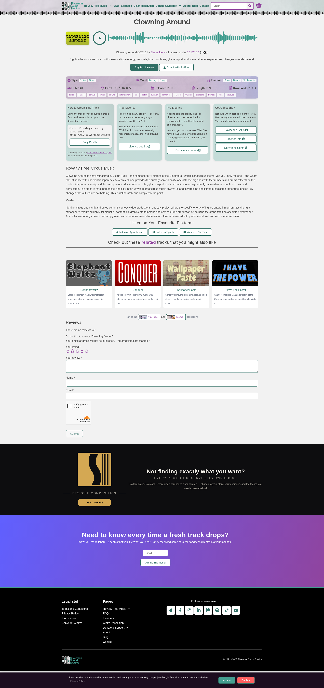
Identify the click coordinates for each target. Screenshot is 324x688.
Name (70, 377)
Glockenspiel (249, 80)
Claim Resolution (143, 5)
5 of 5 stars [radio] (87, 351)
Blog (195, 5)
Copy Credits (90, 142)
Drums (236, 80)
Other (91, 80)
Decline (246, 680)
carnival (92, 95)
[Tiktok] (226, 610)
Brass (227, 80)
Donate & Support (166, 5)
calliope (81, 95)
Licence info (234, 138)
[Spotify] (217, 610)
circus (102, 95)
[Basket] (259, 5)
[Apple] (171, 610)
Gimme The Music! (155, 562)
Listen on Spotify (164, 231)
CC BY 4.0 (193, 52)
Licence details (138, 146)
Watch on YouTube (197, 231)
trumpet (211, 95)
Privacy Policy (70, 613)
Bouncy (153, 80)
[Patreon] (208, 610)
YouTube (230, 95)
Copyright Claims (72, 623)
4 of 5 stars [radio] (82, 351)
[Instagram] (189, 610)
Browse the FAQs (234, 130)
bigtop (71, 95)
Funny (163, 80)
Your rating (73, 347)
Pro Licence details (186, 150)
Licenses (126, 5)
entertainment (124, 95)
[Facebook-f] (180, 610)
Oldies (83, 80)
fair (136, 95)
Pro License (69, 618)
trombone (200, 95)
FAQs (116, 5)
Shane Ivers (158, 52)
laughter (154, 95)
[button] (99, 38)
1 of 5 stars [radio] (68, 351)
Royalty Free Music (95, 5)
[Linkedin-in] (198, 610)
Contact (204, 5)
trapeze (188, 95)
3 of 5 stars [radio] (77, 351)
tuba (220, 95)
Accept (227, 680)
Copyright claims (234, 147)
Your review (74, 357)
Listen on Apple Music (130, 231)
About (187, 5)
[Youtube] (236, 610)
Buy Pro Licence (144, 67)
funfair (144, 95)
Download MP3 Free (177, 67)
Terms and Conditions (75, 608)
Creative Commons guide (99, 152)
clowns (112, 95)
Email (70, 390)
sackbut (177, 95)
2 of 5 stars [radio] (73, 351)
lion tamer (166, 95)
